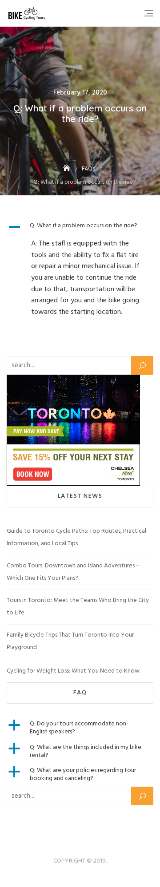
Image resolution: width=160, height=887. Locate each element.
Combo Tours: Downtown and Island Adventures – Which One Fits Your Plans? (73, 572)
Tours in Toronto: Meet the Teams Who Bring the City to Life (78, 606)
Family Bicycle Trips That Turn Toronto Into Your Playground (70, 641)
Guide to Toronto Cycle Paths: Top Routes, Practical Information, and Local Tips (76, 537)
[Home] (67, 169)
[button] (80, 227)
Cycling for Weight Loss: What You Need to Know (73, 671)
